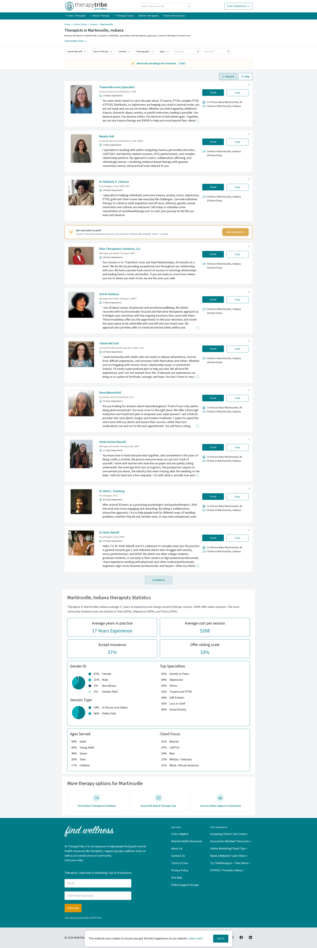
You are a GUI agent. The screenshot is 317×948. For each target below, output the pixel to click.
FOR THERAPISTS (237, 6)
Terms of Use (179, 863)
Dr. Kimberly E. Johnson (114, 182)
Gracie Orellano (109, 294)
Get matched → (235, 232)
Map (247, 76)
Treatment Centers (174, 16)
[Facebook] (241, 937)
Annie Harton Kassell (112, 442)
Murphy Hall (106, 136)
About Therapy (101, 16)
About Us (176, 849)
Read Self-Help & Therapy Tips (158, 806)
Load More (158, 580)
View (237, 93)
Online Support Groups (185, 885)
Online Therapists (148, 16)
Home (67, 24)
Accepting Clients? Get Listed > (229, 834)
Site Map (176, 878)
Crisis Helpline (179, 834)
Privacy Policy (179, 870)
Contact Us (178, 856)
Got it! (220, 938)
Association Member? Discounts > (230, 841)
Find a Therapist (77, 16)
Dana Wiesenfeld (110, 393)
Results (230, 76)
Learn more (195, 938)
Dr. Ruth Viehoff (109, 532)
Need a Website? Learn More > (228, 856)
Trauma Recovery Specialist (117, 87)
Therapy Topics (125, 16)
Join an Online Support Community (220, 806)
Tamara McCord (109, 343)
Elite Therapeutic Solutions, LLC (120, 249)
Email (213, 92)
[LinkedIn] (250, 937)
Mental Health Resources (186, 841)
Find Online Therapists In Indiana (97, 806)
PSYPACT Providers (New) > (227, 870)
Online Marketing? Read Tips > (228, 849)
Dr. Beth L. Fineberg (111, 491)
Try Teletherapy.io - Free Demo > (230, 863)
